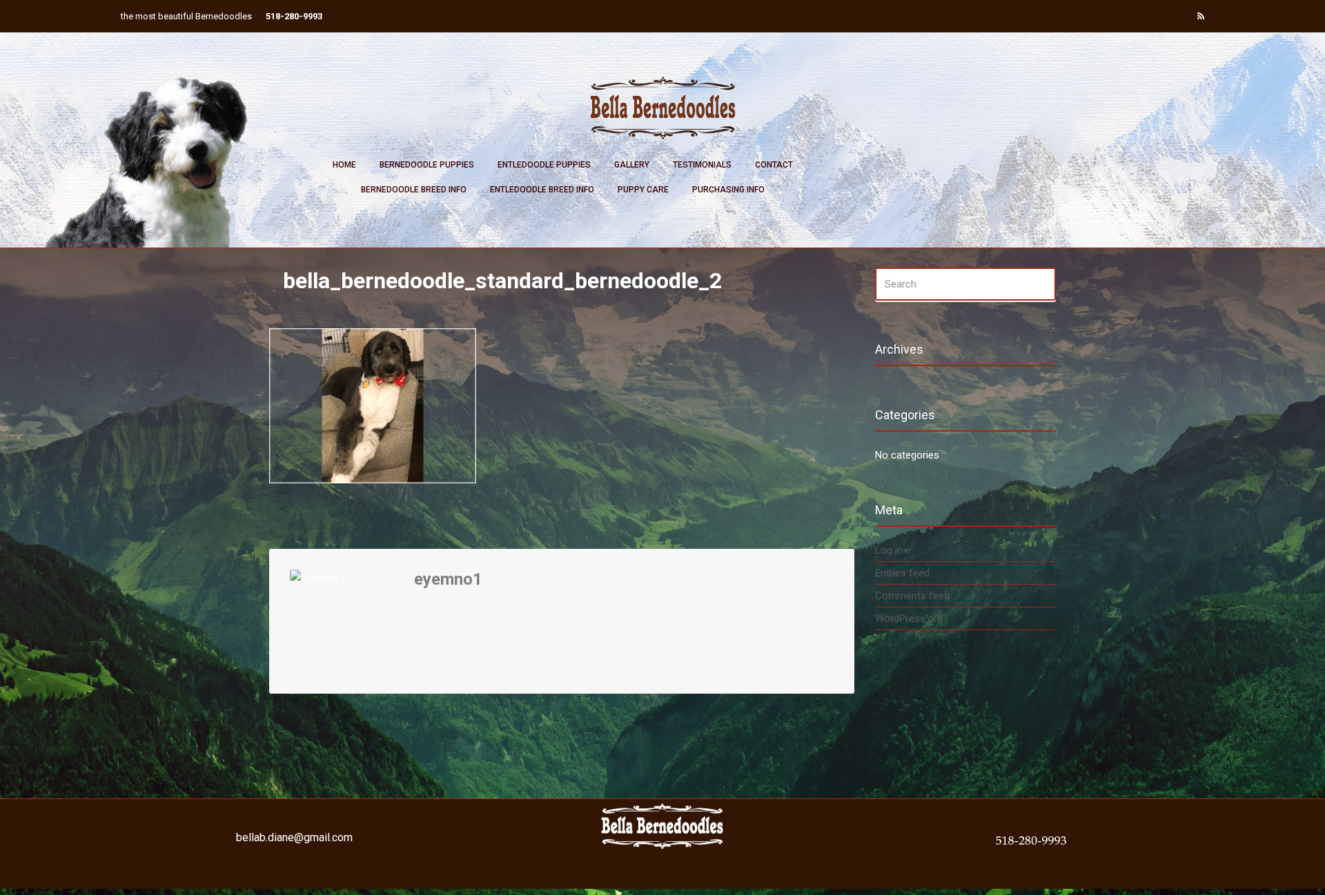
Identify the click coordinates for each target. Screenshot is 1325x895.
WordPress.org (909, 618)
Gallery (631, 165)
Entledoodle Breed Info (542, 189)
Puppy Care (643, 189)
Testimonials (702, 165)
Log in (889, 550)
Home (344, 165)
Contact (774, 165)
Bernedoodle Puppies (427, 165)
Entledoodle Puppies (544, 165)
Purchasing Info (728, 189)
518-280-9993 (294, 16)
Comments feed (912, 596)
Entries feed (902, 573)
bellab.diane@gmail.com (294, 837)
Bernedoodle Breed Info (414, 189)
